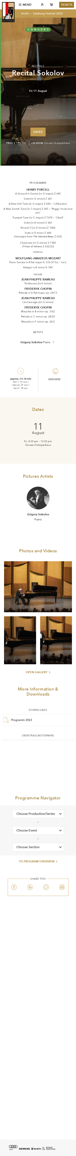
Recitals (38, 66)
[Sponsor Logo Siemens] (24, 1148)
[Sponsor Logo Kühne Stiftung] (48, 1148)
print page (54, 378)
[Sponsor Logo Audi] (13, 1147)
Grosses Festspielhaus (57, 143)
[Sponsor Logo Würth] (36, 1149)
